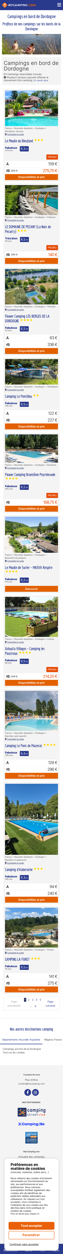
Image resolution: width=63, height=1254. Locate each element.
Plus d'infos (31, 1079)
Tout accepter (31, 1226)
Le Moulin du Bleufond (19, 140)
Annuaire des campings (31, 1156)
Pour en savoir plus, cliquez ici (25, 1213)
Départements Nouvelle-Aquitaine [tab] (21, 1039)
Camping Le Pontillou (19, 396)
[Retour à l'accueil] (19, 5)
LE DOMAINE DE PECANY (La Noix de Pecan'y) (28, 229)
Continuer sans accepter (24, 1244)
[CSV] (31, 1112)
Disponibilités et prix (31, 177)
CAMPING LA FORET (18, 959)
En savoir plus (41, 80)
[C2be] (31, 1124)
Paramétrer (32, 1235)
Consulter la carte (15, 134)
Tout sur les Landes (14, 1052)
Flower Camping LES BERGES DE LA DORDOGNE (27, 318)
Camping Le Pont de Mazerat (24, 745)
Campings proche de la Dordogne (22, 1048)
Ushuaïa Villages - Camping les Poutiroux (25, 651)
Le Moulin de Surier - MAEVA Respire (28, 567)
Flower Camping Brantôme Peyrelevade (30, 474)
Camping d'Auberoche (19, 869)
